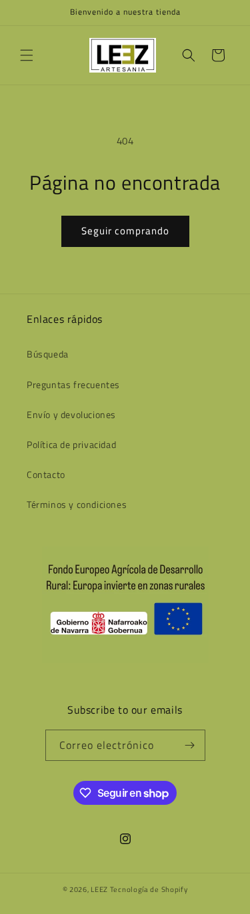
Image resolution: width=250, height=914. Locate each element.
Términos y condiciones (77, 504)
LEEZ (100, 889)
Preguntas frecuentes (73, 384)
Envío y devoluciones (71, 414)
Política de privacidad (71, 444)
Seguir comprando (125, 230)
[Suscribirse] (190, 745)
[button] (26, 55)
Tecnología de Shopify (149, 889)
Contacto (46, 474)
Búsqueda (48, 354)
